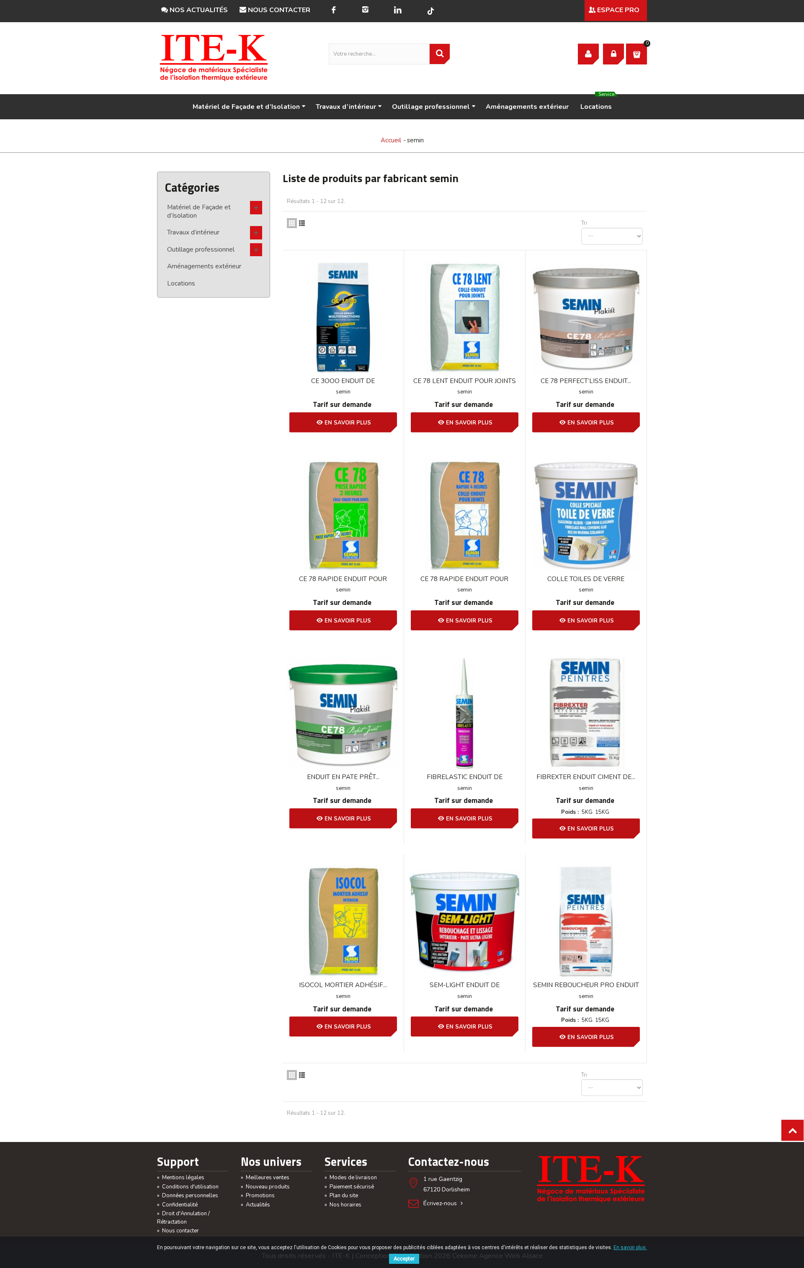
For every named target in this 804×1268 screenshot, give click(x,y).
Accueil (391, 140)
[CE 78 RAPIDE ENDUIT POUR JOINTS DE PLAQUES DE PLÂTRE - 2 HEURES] (343, 515)
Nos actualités (198, 10)
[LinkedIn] (397, 10)
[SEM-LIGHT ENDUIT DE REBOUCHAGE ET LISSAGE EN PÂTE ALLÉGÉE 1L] (464, 921)
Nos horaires (343, 1205)
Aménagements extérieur (527, 106)
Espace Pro (617, 10)
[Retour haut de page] (792, 1130)
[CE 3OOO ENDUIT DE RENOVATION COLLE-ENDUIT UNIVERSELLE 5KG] (343, 317)
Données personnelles (187, 1195)
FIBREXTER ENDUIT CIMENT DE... (585, 777)
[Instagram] (365, 10)
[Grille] (292, 223)
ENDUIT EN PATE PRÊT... (343, 777)
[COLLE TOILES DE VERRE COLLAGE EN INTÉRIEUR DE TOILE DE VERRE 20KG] (586, 515)
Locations (597, 102)
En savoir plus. (630, 1247)
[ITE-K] (213, 58)
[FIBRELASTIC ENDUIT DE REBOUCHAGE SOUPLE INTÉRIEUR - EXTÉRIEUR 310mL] (464, 713)
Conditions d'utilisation (188, 1187)
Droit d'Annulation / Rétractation (183, 1218)
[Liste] (302, 223)
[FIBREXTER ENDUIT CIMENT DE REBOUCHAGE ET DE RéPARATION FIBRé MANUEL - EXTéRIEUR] (586, 713)
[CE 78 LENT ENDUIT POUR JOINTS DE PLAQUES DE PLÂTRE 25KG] (464, 317)
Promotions (258, 1195)
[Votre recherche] (439, 54)
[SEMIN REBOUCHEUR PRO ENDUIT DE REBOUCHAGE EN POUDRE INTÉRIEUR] (586, 921)
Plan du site (341, 1195)
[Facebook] (333, 10)
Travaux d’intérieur (346, 106)
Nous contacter (278, 10)
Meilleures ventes (265, 1177)
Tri (584, 223)
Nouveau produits (265, 1187)
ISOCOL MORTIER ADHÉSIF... (343, 985)
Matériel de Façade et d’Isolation (246, 106)
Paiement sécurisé (349, 1187)
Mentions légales (180, 1177)
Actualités (255, 1205)
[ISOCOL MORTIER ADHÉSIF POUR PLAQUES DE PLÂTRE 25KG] (343, 921)
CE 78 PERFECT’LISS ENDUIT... (586, 381)
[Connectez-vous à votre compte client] (588, 54)
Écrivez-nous (441, 1203)
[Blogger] (430, 11)
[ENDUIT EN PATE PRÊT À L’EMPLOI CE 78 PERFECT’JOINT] (343, 713)
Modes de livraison (351, 1177)
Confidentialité (177, 1205)
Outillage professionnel (431, 106)
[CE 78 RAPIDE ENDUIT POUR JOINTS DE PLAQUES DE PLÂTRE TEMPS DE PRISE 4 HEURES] (464, 515)
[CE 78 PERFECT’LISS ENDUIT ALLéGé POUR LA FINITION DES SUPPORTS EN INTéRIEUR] (586, 317)
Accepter (404, 1259)
